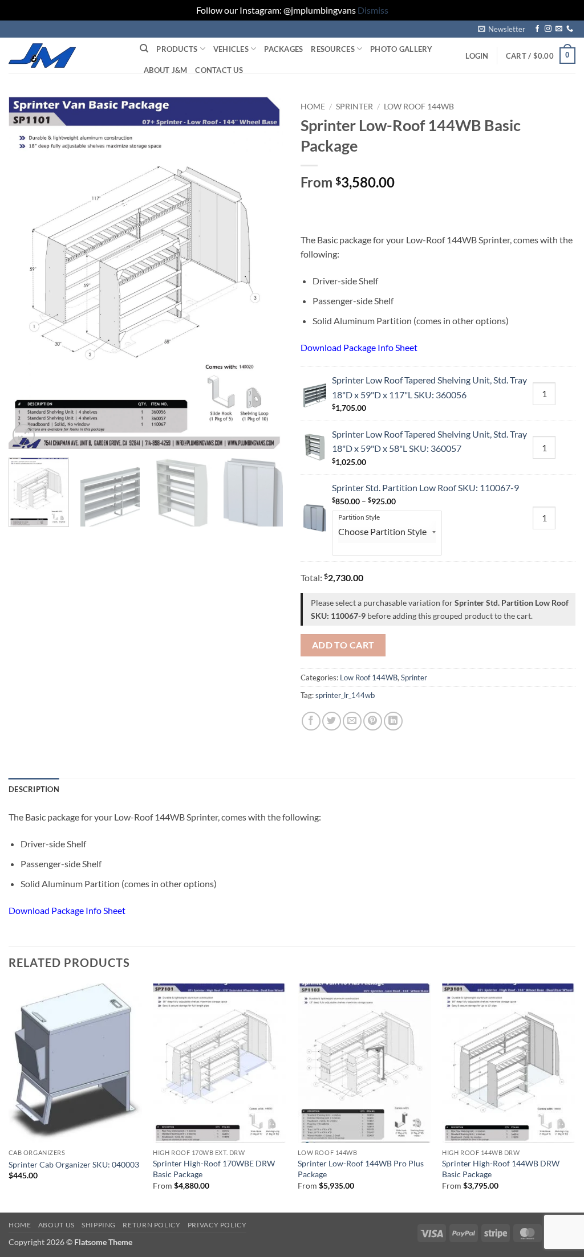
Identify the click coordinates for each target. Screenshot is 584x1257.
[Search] (144, 48)
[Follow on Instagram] (548, 29)
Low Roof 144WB (419, 106)
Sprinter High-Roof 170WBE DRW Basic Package (214, 1168)
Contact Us (219, 70)
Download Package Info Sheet (359, 347)
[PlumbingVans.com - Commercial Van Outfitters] (66, 55)
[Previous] (28, 273)
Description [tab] (34, 789)
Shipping (99, 1225)
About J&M (165, 70)
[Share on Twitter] (331, 721)
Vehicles (231, 49)
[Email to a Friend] (352, 721)
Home (313, 106)
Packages (283, 49)
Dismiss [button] (373, 10)
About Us (56, 1225)
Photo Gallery (401, 49)
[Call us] (569, 29)
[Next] (263, 273)
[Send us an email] (558, 29)
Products (176, 49)
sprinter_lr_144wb (345, 695)
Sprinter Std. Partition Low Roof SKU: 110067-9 (425, 487)
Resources (332, 49)
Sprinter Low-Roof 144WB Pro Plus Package (361, 1168)
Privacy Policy (217, 1225)
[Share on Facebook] (311, 721)
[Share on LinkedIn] (393, 721)
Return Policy (151, 1225)
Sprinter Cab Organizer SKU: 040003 (74, 1164)
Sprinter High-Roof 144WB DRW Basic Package (500, 1168)
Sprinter (354, 106)
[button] (501, 29)
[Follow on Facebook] (537, 29)
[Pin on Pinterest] (372, 721)
